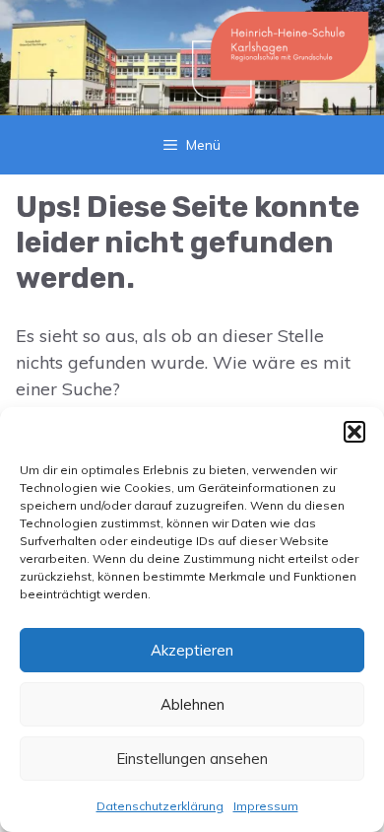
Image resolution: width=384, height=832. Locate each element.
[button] (354, 432)
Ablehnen (192, 704)
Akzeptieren (192, 650)
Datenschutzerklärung (160, 805)
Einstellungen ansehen (192, 758)
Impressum (265, 805)
